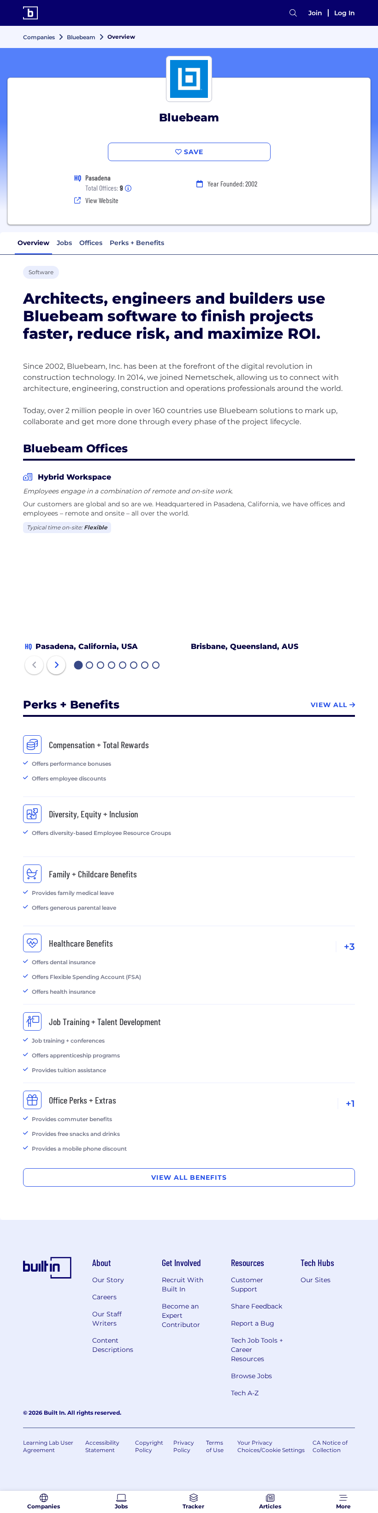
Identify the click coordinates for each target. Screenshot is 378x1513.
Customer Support (247, 1284)
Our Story (108, 1280)
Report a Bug (252, 1323)
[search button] (293, 13)
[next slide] (56, 665)
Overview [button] (33, 243)
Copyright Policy (149, 1446)
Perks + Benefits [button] (137, 243)
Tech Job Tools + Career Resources (257, 1349)
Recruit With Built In (182, 1284)
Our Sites (316, 1280)
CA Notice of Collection (330, 1446)
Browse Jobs (251, 1376)
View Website (101, 200)
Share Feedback (256, 1306)
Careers (104, 1297)
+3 (349, 946)
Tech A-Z (245, 1393)
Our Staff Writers (107, 1318)
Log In (344, 13)
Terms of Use (215, 1446)
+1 (350, 1103)
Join (315, 13)
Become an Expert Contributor (181, 1315)
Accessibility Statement (102, 1446)
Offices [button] (90, 243)
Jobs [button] (64, 243)
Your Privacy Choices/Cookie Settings (271, 1446)
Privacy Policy (183, 1446)
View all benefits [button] (189, 1177)
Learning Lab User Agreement (48, 1446)
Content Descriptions (112, 1345)
